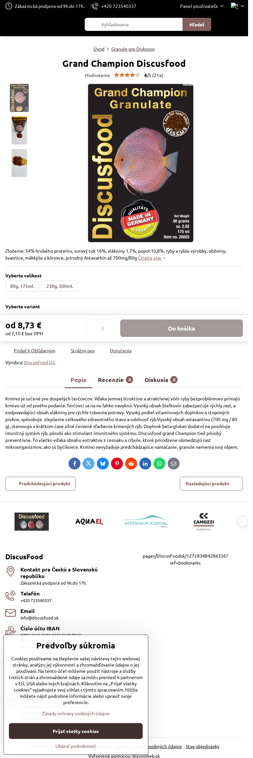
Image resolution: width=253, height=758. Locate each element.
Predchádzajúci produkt (44, 483)
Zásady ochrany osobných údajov (75, 713)
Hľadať (196, 24)
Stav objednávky (202, 746)
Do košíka (181, 328)
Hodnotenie (97, 75)
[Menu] (240, 24)
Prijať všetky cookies (76, 731)
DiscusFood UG (39, 362)
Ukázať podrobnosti (75, 746)
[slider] (127, 75)
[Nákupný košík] (224, 24)
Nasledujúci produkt (207, 483)
